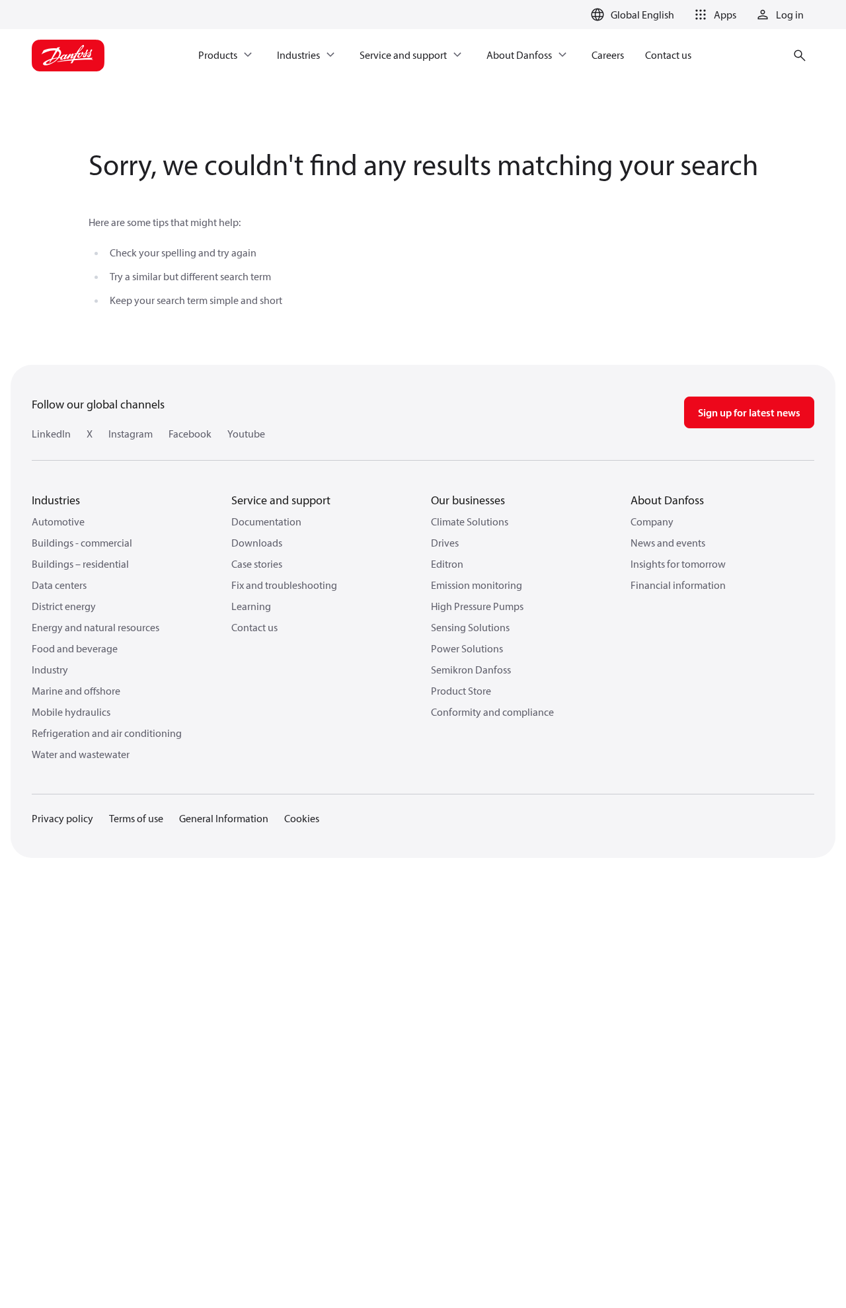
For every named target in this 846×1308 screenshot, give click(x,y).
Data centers (59, 585)
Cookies (301, 818)
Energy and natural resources (95, 627)
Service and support (280, 500)
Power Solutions (467, 648)
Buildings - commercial (82, 542)
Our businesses (468, 500)
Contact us (254, 627)
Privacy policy (62, 818)
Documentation (266, 521)
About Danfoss (667, 500)
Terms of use (136, 818)
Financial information (678, 585)
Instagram (130, 433)
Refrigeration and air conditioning (107, 733)
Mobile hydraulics (71, 711)
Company (652, 521)
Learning (251, 606)
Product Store (461, 690)
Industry (50, 669)
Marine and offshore (76, 690)
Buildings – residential (80, 563)
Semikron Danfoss (471, 669)
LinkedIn (51, 433)
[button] (713, 14)
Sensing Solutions (470, 627)
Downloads (256, 542)
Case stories (256, 563)
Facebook (190, 433)
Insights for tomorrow (678, 563)
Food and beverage (75, 648)
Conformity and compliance (492, 711)
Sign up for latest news (749, 412)
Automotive (58, 521)
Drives (445, 542)
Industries (56, 500)
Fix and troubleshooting (284, 585)
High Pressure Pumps (477, 606)
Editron (447, 563)
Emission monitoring (476, 585)
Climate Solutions (469, 521)
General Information (223, 818)
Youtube (246, 433)
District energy (64, 606)
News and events (668, 542)
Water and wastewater (81, 754)
